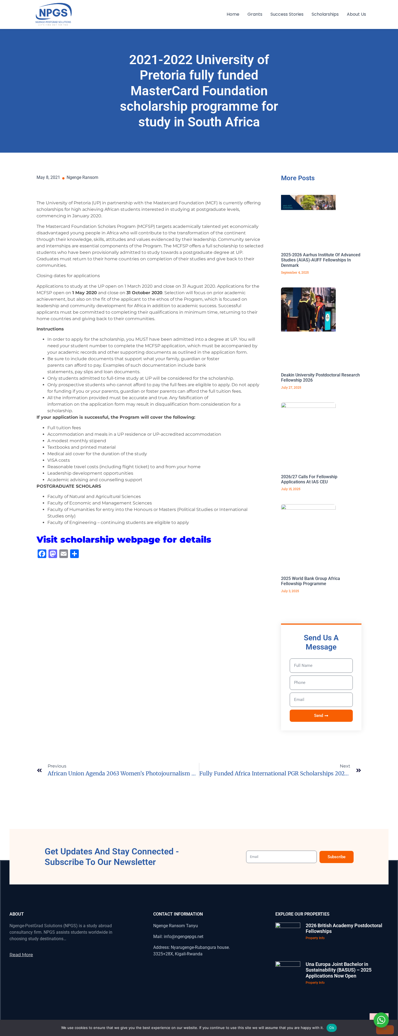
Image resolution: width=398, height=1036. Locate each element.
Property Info (315, 938)
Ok (331, 1027)
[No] (385, 1029)
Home (233, 14)
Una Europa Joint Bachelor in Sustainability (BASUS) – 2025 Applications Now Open (338, 970)
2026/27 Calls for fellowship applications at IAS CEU (309, 479)
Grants (254, 14)
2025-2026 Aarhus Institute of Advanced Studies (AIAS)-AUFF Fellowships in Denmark (320, 260)
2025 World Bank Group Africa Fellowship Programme (310, 581)
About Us (356, 14)
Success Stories (287, 14)
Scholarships (325, 14)
